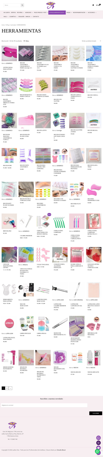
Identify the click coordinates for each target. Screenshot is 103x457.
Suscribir (96, 413)
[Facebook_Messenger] (98, 448)
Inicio (3, 25)
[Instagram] (98, 443)
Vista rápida (9, 64)
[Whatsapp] (98, 438)
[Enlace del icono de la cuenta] (93, 5)
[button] (97, 451)
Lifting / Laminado (11, 25)
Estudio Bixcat (61, 450)
